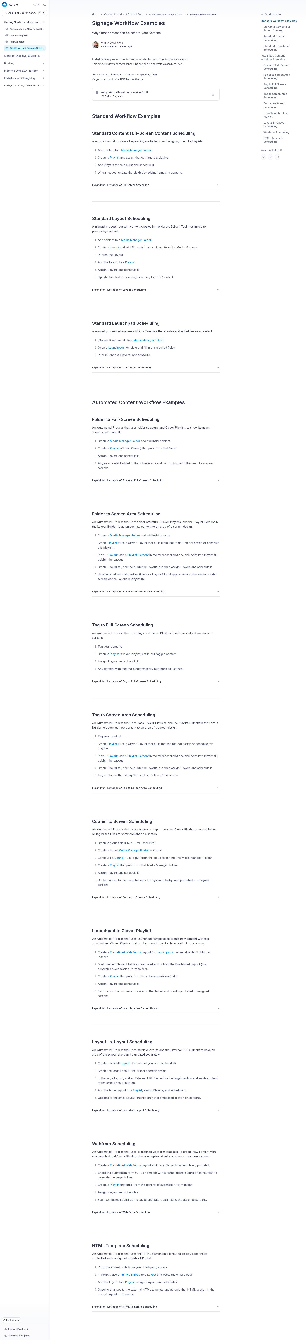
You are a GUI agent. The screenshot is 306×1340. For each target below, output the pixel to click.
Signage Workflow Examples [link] (205, 14)
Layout (114, 247)
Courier (119, 858)
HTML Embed (131, 1274)
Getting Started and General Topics (124, 14)
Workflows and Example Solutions (167, 14)
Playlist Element (138, 555)
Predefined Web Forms (125, 952)
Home (95, 14)
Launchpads (116, 347)
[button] (213, 94)
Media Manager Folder (136, 150)
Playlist (114, 157)
